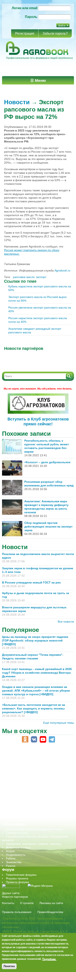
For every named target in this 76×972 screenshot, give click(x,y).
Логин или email (24, 8)
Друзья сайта (10, 893)
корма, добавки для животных (26, 776)
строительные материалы (23, 809)
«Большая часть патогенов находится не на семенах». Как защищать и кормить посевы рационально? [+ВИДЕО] (33, 708)
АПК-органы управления (22, 761)
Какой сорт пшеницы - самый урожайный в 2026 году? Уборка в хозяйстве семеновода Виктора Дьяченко (37, 672)
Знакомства (13, 862)
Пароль (31, 17)
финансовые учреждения (23, 813)
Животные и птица (18, 847)
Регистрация (24, 33)
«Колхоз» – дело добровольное (47, 462)
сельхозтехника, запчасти (23, 794)
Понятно (9, 966)
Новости (17, 102)
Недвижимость (15, 854)
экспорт (41, 277)
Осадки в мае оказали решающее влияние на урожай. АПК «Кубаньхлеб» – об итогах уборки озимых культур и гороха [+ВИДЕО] (36, 690)
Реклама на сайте (51, 903)
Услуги (10, 851)
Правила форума (17, 882)
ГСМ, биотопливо (17, 772)
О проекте (27, 903)
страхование (14, 805)
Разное (10, 865)
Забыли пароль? (55, 33)
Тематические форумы (21, 874)
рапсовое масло (24, 277)
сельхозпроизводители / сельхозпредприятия (36, 791)
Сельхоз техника (17, 832)
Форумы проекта (17, 878)
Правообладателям (50, 912)
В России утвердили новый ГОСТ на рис (31, 582)
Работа (10, 858)
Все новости (66, 621)
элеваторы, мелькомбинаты (24, 816)
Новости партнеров (15, 896)
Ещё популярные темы (58, 722)
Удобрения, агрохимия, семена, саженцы (33, 843)
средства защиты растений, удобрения (32, 802)
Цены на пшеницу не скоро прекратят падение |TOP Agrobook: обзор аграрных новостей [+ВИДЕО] (35, 640)
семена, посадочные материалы (27, 798)
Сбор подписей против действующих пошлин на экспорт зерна (48, 526)
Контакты (8, 903)
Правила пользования (16, 912)
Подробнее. (49, 959)
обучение (12, 787)
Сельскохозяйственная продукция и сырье (34, 829)
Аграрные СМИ (16, 820)
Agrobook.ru (62, 270)
